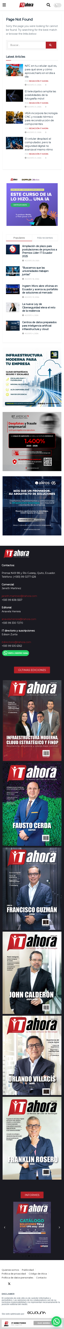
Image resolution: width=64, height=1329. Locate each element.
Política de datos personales (17, 1277)
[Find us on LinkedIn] (15, 1284)
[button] (4, 1227)
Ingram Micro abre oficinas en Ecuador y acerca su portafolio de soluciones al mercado (40, 289)
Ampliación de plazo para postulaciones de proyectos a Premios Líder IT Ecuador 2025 (39, 251)
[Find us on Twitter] (9, 1284)
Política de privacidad (14, 1273)
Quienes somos (10, 1269)
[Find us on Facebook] (3, 1284)
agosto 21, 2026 (33, 85)
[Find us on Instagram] (27, 1284)
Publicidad (28, 1269)
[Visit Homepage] (26, 5)
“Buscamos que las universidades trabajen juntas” (35, 271)
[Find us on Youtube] (21, 1284)
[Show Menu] (4, 5)
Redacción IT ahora (38, 81)
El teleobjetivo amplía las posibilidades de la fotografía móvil (40, 95)
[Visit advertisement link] (32, 200)
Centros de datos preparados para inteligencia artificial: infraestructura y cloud (39, 325)
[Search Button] (48, 5)
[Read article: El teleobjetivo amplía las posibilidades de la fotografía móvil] (14, 96)
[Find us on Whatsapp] (33, 1284)
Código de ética (38, 1273)
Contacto (41, 1277)
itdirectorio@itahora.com (16, 642)
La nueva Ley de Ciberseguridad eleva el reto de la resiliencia (38, 307)
